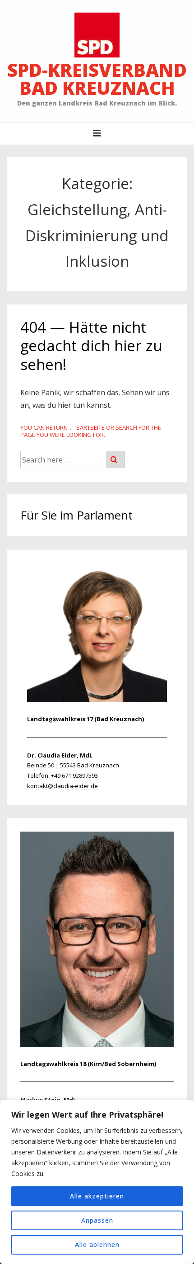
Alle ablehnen (97, 1244)
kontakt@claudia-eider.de (62, 786)
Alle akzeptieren (97, 1196)
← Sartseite (87, 427)
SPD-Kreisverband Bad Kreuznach (97, 78)
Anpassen (97, 1220)
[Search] (115, 459)
